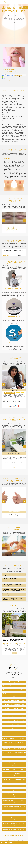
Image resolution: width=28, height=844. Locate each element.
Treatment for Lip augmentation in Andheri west (14, 695)
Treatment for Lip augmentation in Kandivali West (14, 801)
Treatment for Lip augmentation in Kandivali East (14, 795)
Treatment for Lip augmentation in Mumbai (14, 686)
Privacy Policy (20, 840)
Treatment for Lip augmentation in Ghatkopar (14, 716)
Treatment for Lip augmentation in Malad (14, 720)
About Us (14, 677)
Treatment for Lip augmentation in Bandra (14, 786)
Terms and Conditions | (10, 840)
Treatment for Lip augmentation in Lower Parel (14, 759)
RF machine (5, 462)
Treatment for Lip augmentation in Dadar (14, 708)
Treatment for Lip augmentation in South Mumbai (14, 764)
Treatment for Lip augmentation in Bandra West (14, 781)
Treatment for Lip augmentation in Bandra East (14, 774)
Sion (12, 75)
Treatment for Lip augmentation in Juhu (14, 724)
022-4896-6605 (14, 674)
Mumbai (8, 75)
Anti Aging (14, 401)
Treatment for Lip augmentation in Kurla (14, 700)
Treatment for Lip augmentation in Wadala (14, 748)
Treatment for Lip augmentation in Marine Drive (14, 743)
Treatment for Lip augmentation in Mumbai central (14, 808)
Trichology (19, 401)
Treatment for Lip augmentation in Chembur (14, 712)
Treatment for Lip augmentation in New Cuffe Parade (14, 754)
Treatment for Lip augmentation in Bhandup (14, 769)
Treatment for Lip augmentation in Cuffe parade (14, 733)
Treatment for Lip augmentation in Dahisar (14, 829)
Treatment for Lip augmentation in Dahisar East (14, 818)
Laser (10, 401)
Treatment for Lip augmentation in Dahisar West (14, 824)
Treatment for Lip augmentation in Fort (14, 728)
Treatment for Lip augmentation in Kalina (14, 704)
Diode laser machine (12, 462)
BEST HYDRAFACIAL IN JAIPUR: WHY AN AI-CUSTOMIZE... (13, 639)
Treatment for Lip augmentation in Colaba (14, 690)
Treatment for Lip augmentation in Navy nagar (14, 738)
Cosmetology (5, 401)
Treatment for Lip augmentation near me (14, 682)
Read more (14, 653)
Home (3, 75)
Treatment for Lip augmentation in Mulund (14, 813)
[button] (26, 2)
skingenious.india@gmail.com (14, 672)
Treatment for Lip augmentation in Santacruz (14, 790)
